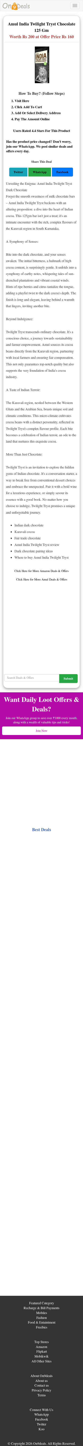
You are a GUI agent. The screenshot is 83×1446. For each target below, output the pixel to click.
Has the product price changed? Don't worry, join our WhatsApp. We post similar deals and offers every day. (39, 146)
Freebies (41, 1327)
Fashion (41, 1317)
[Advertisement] (41, 623)
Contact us (41, 1385)
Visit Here (22, 100)
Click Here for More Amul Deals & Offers (41, 579)
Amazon (41, 1346)
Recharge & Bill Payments (41, 1308)
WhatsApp (41, 1414)
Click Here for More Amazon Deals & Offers (41, 571)
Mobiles (41, 1312)
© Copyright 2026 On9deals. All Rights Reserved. (42, 1443)
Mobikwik (41, 1356)
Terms (41, 1395)
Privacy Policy (41, 1390)
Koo (41, 1429)
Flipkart (41, 1351)
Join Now (41, 731)
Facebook (41, 1419)
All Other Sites (41, 1361)
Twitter (41, 1424)
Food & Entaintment (41, 1322)
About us (41, 1380)
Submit (68, 678)
